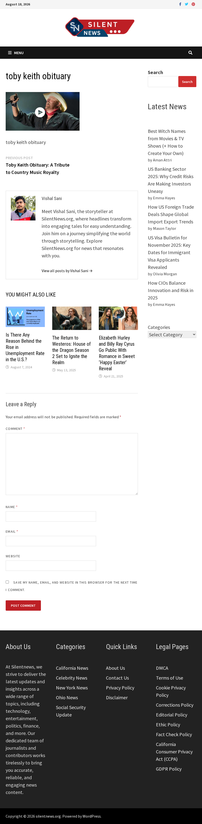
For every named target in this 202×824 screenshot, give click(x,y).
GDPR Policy (169, 769)
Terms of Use (169, 678)
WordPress (92, 816)
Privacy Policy (120, 687)
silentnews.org (48, 816)
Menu (19, 52)
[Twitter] (187, 3)
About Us (115, 668)
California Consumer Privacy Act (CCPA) (174, 751)
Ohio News (67, 697)
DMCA (162, 668)
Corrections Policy (174, 705)
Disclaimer (117, 697)
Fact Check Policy (174, 734)
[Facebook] (181, 3)
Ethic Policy (168, 724)
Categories (159, 327)
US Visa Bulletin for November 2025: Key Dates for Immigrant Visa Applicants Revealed (169, 252)
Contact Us (117, 678)
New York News (72, 687)
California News (72, 668)
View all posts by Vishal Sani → (67, 270)
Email (12, 531)
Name (11, 507)
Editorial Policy (171, 715)
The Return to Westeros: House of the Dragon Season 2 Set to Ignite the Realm (71, 350)
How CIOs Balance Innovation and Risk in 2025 (170, 290)
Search (155, 72)
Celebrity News (71, 678)
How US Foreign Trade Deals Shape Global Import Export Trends (171, 214)
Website (13, 556)
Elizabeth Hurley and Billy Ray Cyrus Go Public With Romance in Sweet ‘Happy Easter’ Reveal (117, 353)
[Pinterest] (193, 3)
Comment (15, 428)
